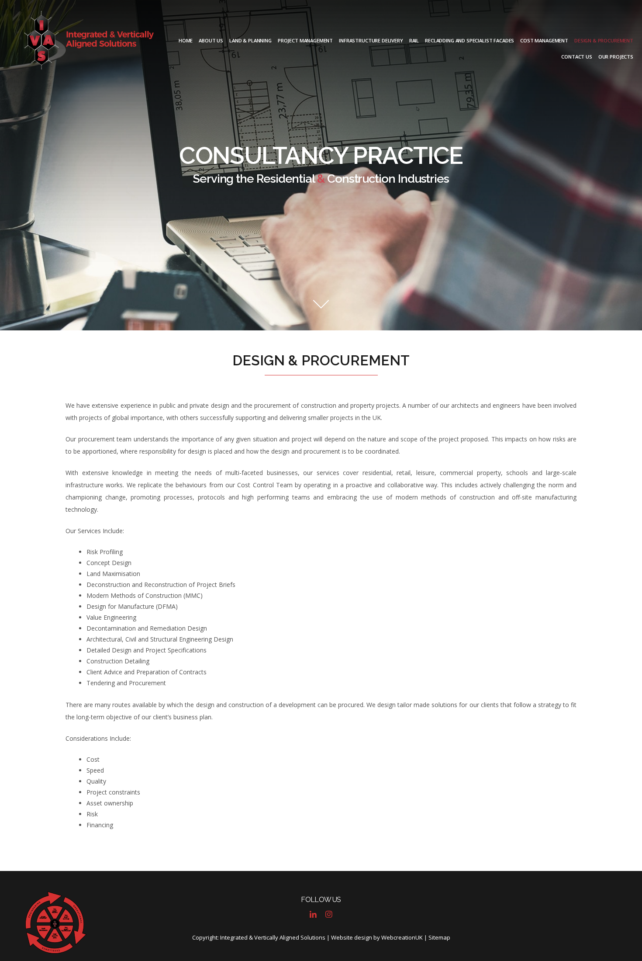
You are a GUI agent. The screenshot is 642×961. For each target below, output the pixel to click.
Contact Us (576, 56)
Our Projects (615, 56)
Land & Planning (250, 40)
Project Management (305, 40)
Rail (414, 40)
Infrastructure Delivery (371, 40)
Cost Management (544, 40)
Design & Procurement (603, 40)
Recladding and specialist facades (469, 40)
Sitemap (439, 937)
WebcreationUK (402, 937)
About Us (211, 40)
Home (186, 40)
